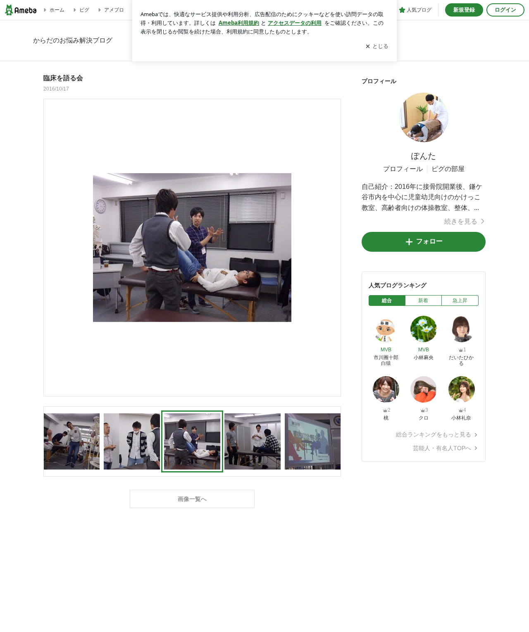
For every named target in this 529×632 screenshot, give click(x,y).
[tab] (387, 300)
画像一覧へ (192, 499)
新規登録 (464, 10)
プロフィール (403, 168)
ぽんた (423, 155)
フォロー (429, 241)
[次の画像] (332, 247)
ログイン (505, 10)
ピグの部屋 (448, 168)
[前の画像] (52, 247)
